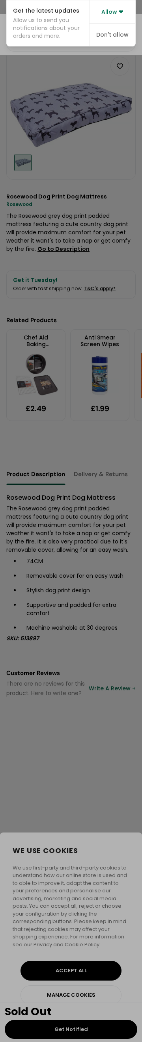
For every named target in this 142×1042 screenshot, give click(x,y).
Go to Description (63, 249)
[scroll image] (23, 162)
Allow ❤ (112, 12)
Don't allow (112, 35)
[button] (48, 23)
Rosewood (19, 204)
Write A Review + (112, 688)
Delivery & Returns (101, 474)
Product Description (35, 474)
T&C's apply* (100, 288)
